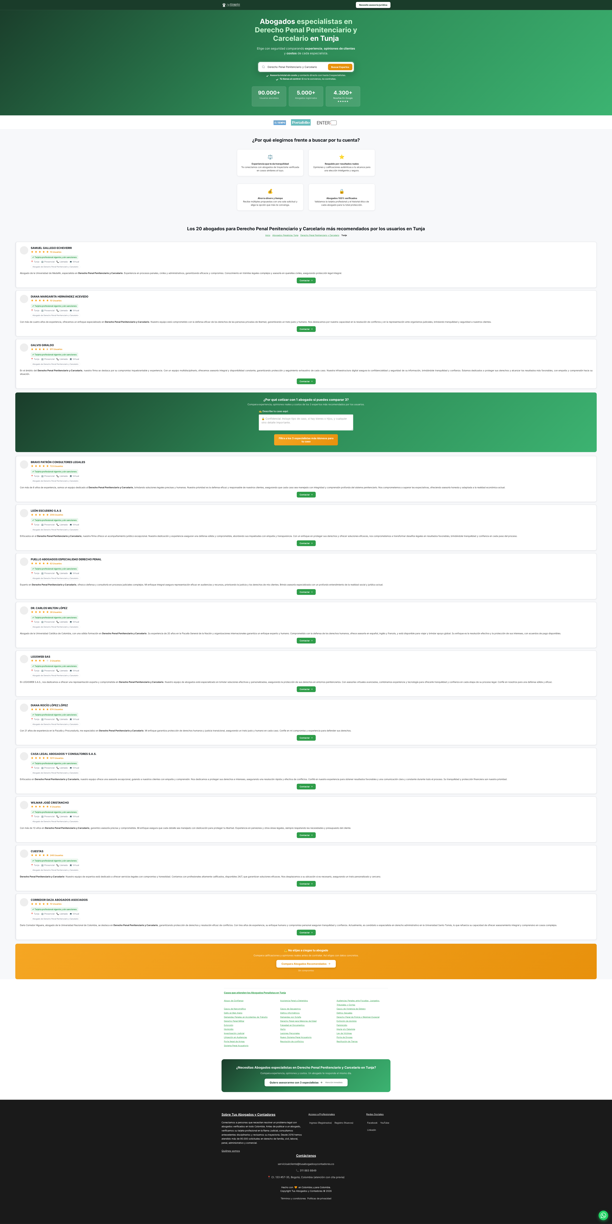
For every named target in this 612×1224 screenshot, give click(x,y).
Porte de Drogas (345, 1037)
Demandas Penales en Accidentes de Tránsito (246, 1017)
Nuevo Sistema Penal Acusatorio (296, 1037)
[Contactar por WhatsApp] (603, 1215)
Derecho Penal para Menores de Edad (298, 1021)
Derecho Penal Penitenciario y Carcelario (319, 235)
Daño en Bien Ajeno (233, 1013)
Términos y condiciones (293, 1198)
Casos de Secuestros (290, 1009)
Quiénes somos (231, 1150)
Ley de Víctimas (344, 1033)
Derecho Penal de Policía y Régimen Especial (358, 1017)
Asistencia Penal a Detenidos (294, 1000)
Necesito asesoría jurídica (373, 5)
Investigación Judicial (234, 1033)
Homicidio (228, 1029)
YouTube (384, 1122)
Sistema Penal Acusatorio (236, 1045)
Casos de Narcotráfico (235, 1009)
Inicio (267, 235)
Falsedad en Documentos (292, 1025)
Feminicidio (342, 1025)
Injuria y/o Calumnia (346, 1029)
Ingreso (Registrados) (320, 1122)
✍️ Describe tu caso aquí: (273, 411)
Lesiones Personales (290, 1033)
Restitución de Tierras (347, 1041)
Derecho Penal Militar (234, 1021)
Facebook (372, 1122)
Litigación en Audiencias (235, 1037)
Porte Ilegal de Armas (234, 1041)
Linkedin (371, 1130)
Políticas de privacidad (319, 1198)
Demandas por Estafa (290, 1017)
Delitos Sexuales (344, 1013)
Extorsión (228, 1025)
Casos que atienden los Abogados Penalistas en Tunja (255, 992)
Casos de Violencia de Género (351, 1009)
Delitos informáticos (290, 1013)
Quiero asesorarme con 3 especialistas (306, 1082)
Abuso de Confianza (233, 1000)
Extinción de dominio (347, 1021)
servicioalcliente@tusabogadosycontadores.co (306, 1164)
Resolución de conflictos (292, 1041)
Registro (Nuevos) (344, 1122)
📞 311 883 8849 (306, 1170)
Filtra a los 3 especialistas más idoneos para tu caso (306, 440)
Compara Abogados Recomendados (304, 963)
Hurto (283, 1029)
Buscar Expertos (340, 67)
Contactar (305, 280)
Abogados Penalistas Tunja (285, 235)
